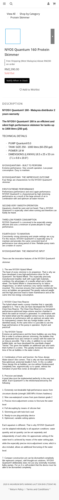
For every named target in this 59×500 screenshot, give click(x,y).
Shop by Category (30, 14)
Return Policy (16, 489)
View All (11, 14)
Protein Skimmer (20, 17)
